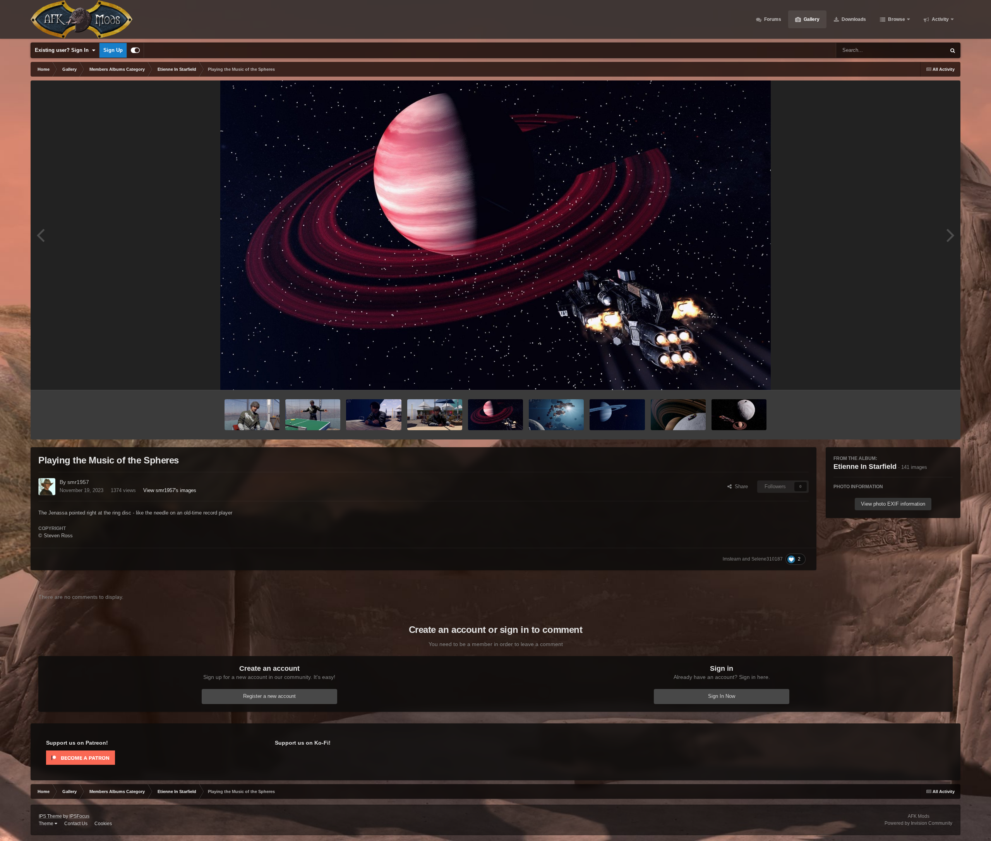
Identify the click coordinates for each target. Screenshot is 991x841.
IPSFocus (79, 816)
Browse (896, 19)
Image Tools (929, 376)
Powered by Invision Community (918, 823)
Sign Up (113, 50)
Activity (940, 19)
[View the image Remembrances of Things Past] (252, 414)
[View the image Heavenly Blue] (617, 414)
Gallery (811, 19)
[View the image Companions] (739, 414)
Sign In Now (721, 696)
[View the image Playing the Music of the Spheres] (495, 414)
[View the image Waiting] (434, 414)
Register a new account (269, 696)
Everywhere (922, 50)
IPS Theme (50, 816)
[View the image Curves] (678, 414)
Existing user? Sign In (63, 50)
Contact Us (75, 823)
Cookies (103, 823)
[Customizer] (135, 50)
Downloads (853, 19)
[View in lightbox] (495, 235)
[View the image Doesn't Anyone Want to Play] (312, 414)
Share (740, 486)
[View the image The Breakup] (556, 414)
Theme (47, 823)
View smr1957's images (169, 490)
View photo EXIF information (893, 504)
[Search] (952, 50)
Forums (772, 19)
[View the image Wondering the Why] (373, 414)
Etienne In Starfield (865, 466)
